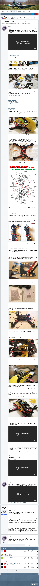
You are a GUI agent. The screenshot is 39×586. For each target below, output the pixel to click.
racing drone (24, 23)
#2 (37, 482)
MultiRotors (13, 555)
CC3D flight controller (12, 100)
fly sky (16, 23)
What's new (21, 11)
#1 (37, 26)
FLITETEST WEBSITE (5, 579)
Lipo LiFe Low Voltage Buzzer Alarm (14, 102)
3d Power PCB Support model (13, 55)
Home (3, 11)
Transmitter (10, 106)
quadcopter (19, 23)
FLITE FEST (9, 579)
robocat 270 (28, 23)
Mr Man (31, 551)
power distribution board (12, 101)
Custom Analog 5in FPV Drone (11, 550)
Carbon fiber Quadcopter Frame (14, 95)
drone (13, 23)
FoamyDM (4, 511)
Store (8, 11)
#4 (37, 536)
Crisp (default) (4, 582)
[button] (16, 11)
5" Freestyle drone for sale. (11, 566)
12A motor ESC (11, 103)
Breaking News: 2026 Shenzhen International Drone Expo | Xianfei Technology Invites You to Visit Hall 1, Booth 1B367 (13, 559)
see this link (24, 396)
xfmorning (5, 561)
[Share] (36, 26)
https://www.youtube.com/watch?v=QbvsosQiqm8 (17, 502)
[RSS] (37, 582)
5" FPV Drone (8, 554)
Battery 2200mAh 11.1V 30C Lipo (14, 105)
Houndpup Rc (6, 564)
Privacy (30, 582)
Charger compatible (11, 108)
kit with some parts (11, 109)
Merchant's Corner (14, 561)
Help (32, 582)
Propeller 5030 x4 (11, 99)
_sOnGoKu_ (4, 23)
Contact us (20, 582)
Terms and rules (25, 582)
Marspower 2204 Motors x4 (13, 96)
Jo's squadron (6, 555)
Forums (13, 11)
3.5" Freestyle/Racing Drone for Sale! (13, 563)
